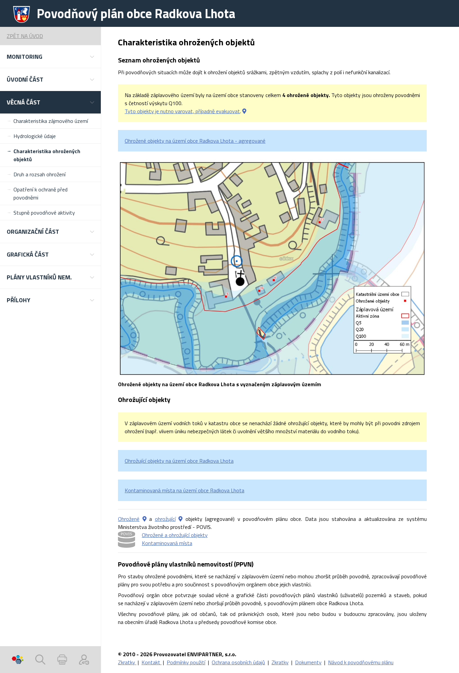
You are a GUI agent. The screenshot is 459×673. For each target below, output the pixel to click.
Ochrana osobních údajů (238, 662)
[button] (50, 56)
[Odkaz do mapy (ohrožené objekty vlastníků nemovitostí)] (244, 111)
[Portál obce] (18, 660)
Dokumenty (308, 662)
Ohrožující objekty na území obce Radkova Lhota (179, 461)
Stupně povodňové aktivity (44, 213)
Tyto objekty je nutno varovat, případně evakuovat (182, 111)
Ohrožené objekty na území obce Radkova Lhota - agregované (195, 141)
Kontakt (151, 662)
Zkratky (127, 662)
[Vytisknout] (62, 660)
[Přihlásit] (84, 660)
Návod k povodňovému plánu (360, 662)
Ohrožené (128, 519)
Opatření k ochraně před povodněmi (40, 193)
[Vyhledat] (40, 660)
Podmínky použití (186, 662)
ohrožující (165, 519)
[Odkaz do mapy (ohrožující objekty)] (180, 519)
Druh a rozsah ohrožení (39, 174)
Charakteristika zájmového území (50, 121)
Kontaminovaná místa (167, 543)
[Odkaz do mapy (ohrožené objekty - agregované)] (144, 519)
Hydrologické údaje (34, 136)
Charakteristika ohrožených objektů (46, 155)
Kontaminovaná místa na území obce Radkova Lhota (184, 490)
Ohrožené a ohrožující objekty (175, 535)
